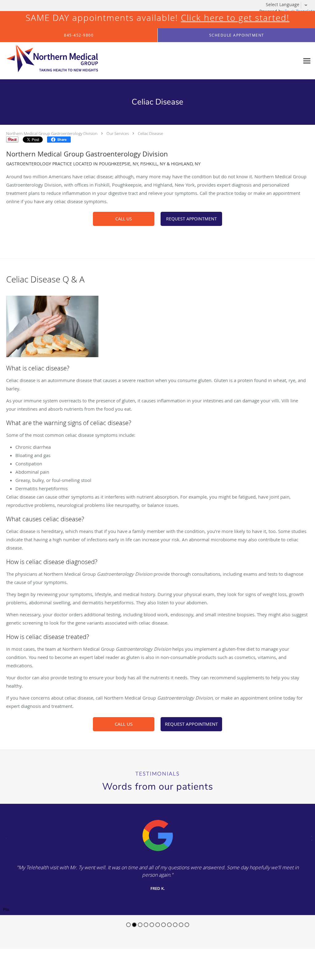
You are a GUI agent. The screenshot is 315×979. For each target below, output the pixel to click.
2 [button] (134, 924)
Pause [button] (6, 909)
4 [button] (146, 924)
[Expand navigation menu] (307, 60)
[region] (157, 859)
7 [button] (163, 924)
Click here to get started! (235, 17)
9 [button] (175, 924)
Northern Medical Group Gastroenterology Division (52, 133)
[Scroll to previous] (4, 837)
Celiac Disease (150, 133)
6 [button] (157, 924)
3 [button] (140, 924)
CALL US (123, 219)
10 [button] (181, 924)
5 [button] (152, 924)
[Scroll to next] (310, 837)
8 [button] (169, 924)
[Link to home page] (49, 60)
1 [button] (128, 924)
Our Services (117, 133)
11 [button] (187, 924)
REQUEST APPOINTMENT (191, 219)
